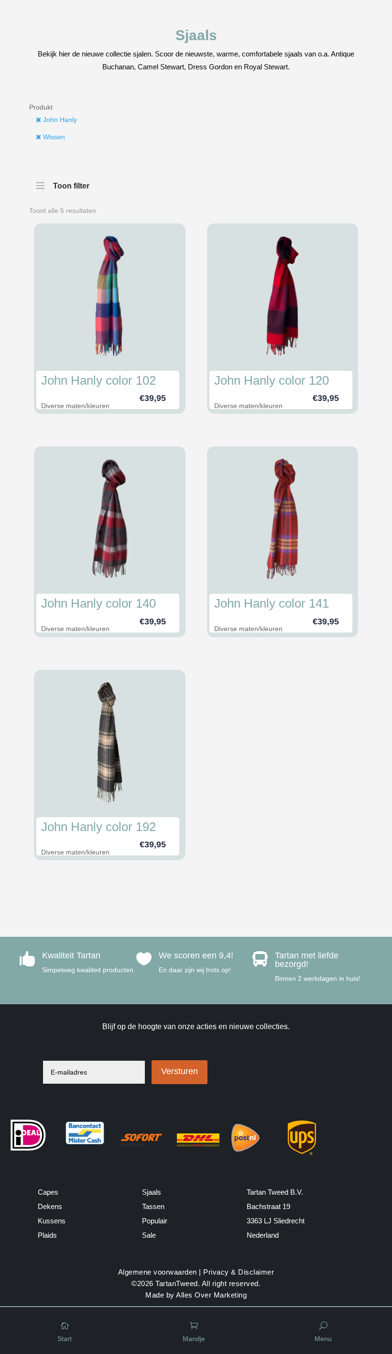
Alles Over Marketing (211, 1295)
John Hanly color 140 (98, 603)
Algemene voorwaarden (157, 1272)
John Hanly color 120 (271, 380)
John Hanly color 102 (98, 380)
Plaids (47, 1235)
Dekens (50, 1206)
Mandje (194, 1339)
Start (64, 1339)
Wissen (53, 137)
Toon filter (71, 184)
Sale (149, 1235)
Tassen (153, 1206)
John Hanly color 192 (98, 827)
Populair (154, 1221)
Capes (48, 1192)
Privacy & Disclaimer (238, 1272)
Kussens (51, 1221)
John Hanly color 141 (271, 603)
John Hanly (59, 119)
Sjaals (151, 1192)
